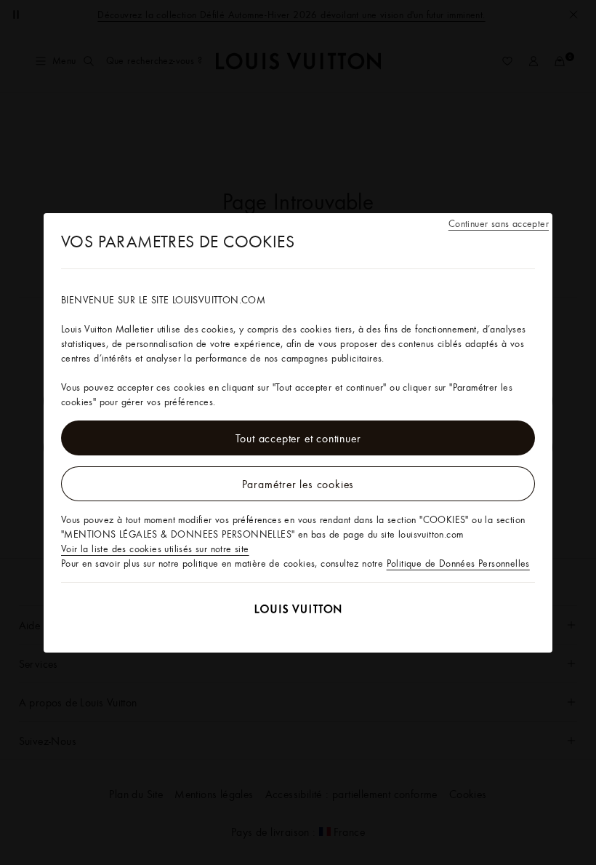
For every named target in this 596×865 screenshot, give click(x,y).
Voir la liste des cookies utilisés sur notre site (155, 548)
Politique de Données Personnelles (458, 563)
